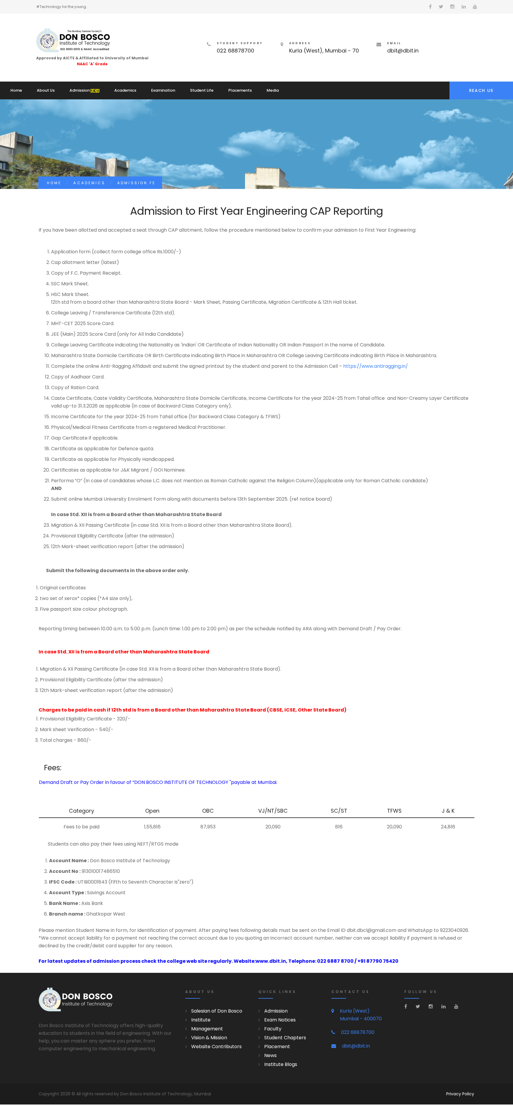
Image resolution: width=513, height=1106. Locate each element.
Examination (163, 90)
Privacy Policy (460, 1094)
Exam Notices (280, 1019)
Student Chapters (285, 1037)
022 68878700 (235, 50)
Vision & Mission (209, 1037)
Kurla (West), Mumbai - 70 (324, 50)
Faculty (272, 1028)
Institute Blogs (280, 1064)
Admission (80, 90)
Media (273, 90)
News (270, 1055)
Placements (240, 90)
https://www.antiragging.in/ (375, 366)
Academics (125, 90)
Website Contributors (216, 1046)
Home (16, 90)
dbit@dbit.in (403, 50)
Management (207, 1028)
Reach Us (481, 90)
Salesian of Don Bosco (216, 1011)
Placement (277, 1046)
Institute (200, 1019)
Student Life (201, 90)
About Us (46, 90)
